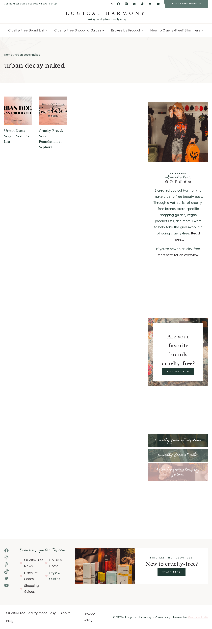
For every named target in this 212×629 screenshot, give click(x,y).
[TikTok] (142, 3)
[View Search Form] (112, 4)
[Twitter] (150, 3)
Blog (9, 621)
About (65, 613)
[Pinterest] (134, 3)
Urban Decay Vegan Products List (16, 136)
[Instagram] (126, 3)
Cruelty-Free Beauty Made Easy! (31, 613)
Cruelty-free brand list (187, 4)
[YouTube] (158, 3)
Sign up (53, 3)
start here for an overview (178, 255)
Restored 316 (198, 617)
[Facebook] (118, 3)
